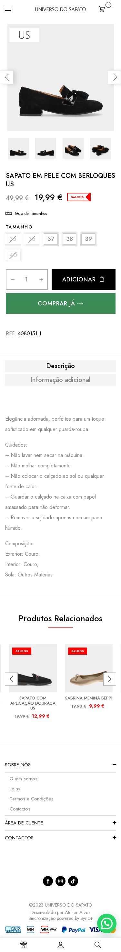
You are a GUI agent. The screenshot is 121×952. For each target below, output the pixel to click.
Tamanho (19, 227)
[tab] (60, 366)
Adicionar (79, 279)
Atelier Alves (78, 912)
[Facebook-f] (48, 881)
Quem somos (23, 778)
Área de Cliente (24, 822)
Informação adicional (60, 380)
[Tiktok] (73, 881)
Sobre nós (18, 764)
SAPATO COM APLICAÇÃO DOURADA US (32, 703)
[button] (107, 8)
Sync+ (86, 918)
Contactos (20, 808)
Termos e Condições (32, 798)
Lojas (15, 788)
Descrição (60, 366)
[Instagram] (60, 881)
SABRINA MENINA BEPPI (88, 698)
